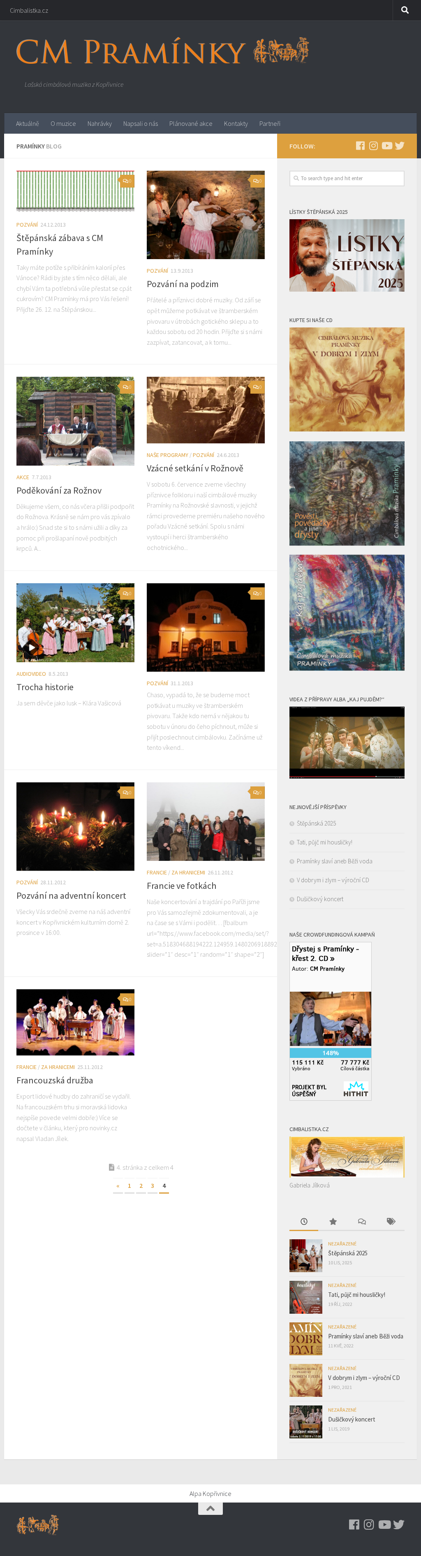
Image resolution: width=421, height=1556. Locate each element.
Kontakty (236, 123)
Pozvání (27, 224)
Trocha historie (45, 687)
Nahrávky (100, 123)
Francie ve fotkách (181, 885)
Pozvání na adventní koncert (71, 895)
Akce (22, 477)
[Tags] (390, 1222)
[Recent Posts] (303, 1222)
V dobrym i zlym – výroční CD (333, 880)
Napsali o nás (140, 123)
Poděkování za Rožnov (59, 490)
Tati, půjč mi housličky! (324, 842)
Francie (157, 872)
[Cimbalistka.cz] (347, 1175)
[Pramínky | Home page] (162, 50)
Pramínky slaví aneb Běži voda (334, 861)
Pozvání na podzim (183, 284)
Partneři (269, 123)
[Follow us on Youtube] (386, 146)
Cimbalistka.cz (29, 10)
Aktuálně (27, 123)
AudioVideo (31, 673)
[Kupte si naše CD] (347, 668)
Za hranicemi (188, 872)
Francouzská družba (54, 1080)
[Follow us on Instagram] (373, 146)
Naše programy (167, 455)
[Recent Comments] (361, 1222)
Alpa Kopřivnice (210, 1493)
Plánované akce (191, 123)
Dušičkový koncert (320, 899)
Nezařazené (342, 1244)
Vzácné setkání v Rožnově (195, 468)
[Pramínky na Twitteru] (400, 146)
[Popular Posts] (332, 1222)
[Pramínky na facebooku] (360, 146)
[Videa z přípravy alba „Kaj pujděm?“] (347, 776)
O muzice (63, 123)
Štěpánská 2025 (316, 823)
